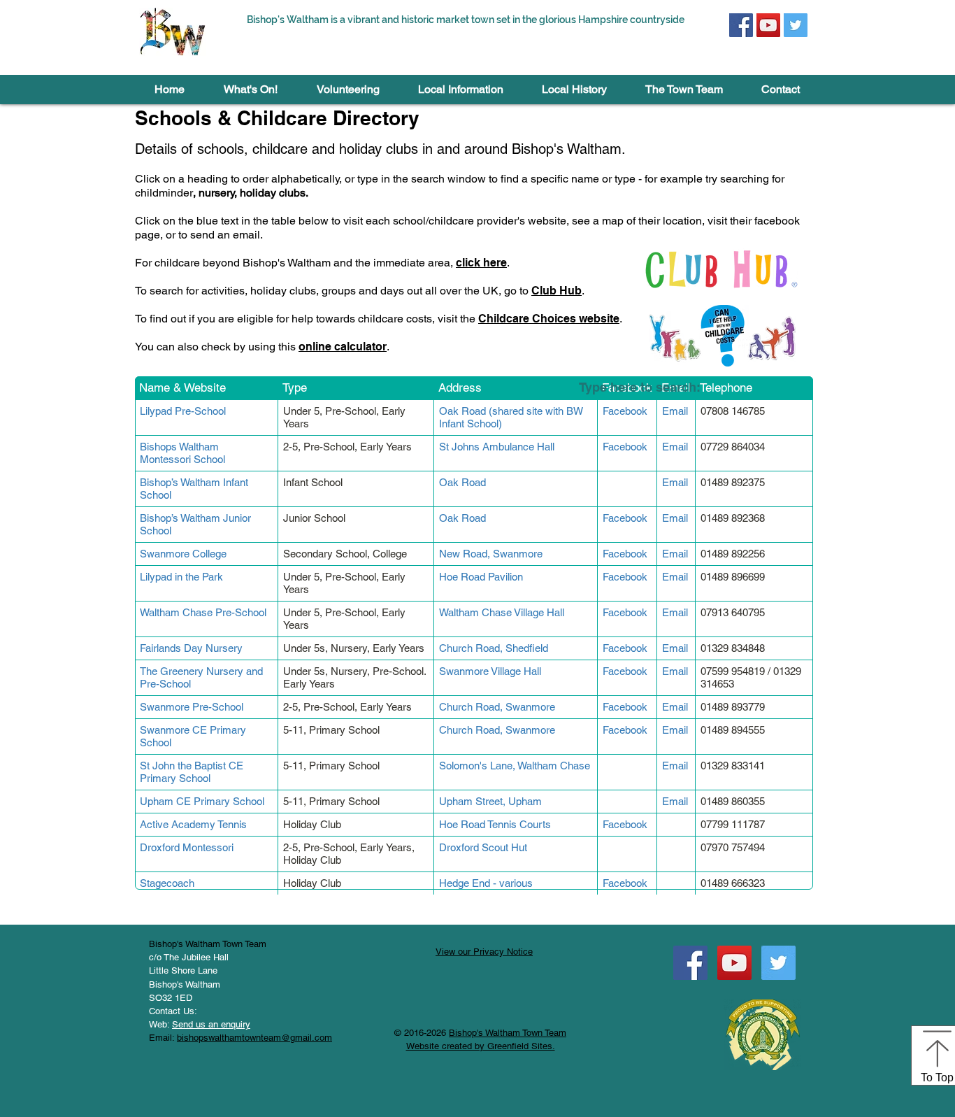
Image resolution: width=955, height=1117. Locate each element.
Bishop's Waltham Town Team (507, 1032)
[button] (250, 89)
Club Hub (556, 290)
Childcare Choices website (548, 318)
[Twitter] (795, 25)
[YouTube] (768, 25)
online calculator (343, 346)
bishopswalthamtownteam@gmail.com (254, 1037)
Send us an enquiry (211, 1024)
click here (481, 262)
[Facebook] (741, 25)
